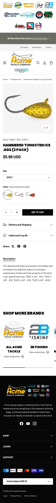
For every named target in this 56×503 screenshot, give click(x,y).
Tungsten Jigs (15, 79)
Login (5, 496)
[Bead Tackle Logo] (30, 26)
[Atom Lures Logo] (38, 26)
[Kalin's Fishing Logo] (18, 5)
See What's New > (40, 38)
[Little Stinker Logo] (20, 26)
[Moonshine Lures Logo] (11, 14)
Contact (49, 47)
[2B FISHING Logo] (49, 5)
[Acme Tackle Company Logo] (8, 5)
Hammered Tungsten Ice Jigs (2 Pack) (38, 79)
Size (5, 171)
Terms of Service (30, 496)
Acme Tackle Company (17, 491)
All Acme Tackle (14, 349)
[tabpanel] (28, 277)
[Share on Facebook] (19, 246)
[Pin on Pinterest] (25, 246)
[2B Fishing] (39, 332)
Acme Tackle (9, 139)
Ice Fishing (24, 47)
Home (5, 79)
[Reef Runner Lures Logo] (27, 14)
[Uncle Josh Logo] (48, 15)
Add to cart (37, 212)
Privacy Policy (15, 496)
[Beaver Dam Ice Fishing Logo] (39, 15)
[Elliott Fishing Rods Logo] (39, 5)
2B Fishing (39, 347)
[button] (51, 63)
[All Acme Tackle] (14, 332)
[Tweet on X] (13, 246)
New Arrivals (36, 47)
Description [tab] (9, 258)
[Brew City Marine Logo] (29, 5)
